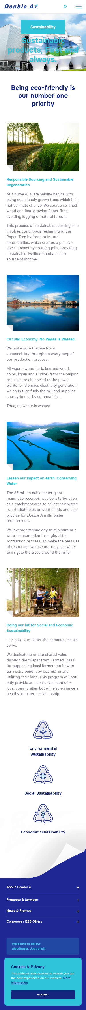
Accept (43, 994)
